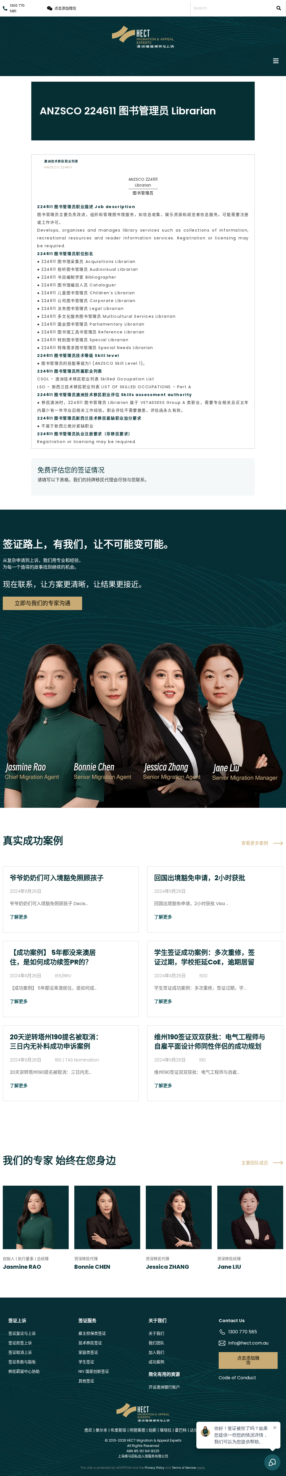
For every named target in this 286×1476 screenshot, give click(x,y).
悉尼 (88, 1430)
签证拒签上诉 (20, 1343)
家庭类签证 (88, 1352)
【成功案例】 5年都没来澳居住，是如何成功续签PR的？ (53, 957)
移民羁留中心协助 (24, 1371)
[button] (143, 61)
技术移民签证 (90, 1343)
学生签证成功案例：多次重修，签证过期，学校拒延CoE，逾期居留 (204, 957)
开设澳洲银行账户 (164, 1387)
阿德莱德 (137, 1430)
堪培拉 (165, 1430)
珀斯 (152, 1430)
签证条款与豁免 (22, 1362)
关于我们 (156, 1333)
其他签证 (86, 1381)
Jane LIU (229, 1267)
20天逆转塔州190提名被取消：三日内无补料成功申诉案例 (56, 1041)
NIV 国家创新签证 (93, 1371)
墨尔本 (101, 1430)
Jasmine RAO (22, 1267)
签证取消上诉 (20, 1352)
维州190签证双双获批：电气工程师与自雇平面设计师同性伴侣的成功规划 (209, 1041)
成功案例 (156, 1362)
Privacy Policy (155, 1468)
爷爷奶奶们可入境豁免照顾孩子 (57, 877)
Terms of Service (184, 1468)
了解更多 (19, 917)
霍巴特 (181, 1430)
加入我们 (156, 1352)
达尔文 (196, 1430)
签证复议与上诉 (22, 1333)
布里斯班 (118, 1430)
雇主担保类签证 (92, 1333)
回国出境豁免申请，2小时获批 (199, 877)
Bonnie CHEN (92, 1267)
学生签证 (86, 1362)
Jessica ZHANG (167, 1267)
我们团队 (156, 1343)
